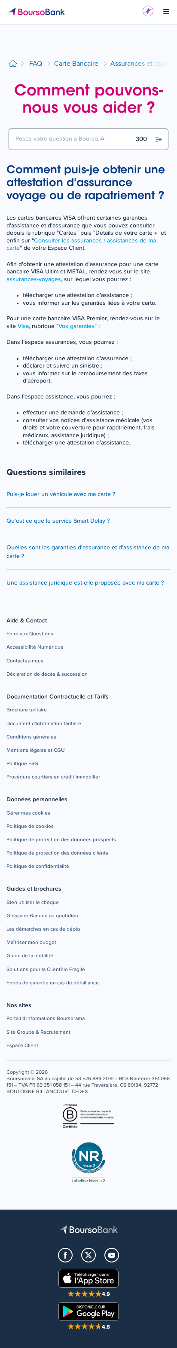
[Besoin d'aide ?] (148, 11)
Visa (23, 326)
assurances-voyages (33, 279)
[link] (29, 634)
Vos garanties (76, 326)
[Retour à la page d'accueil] (13, 64)
